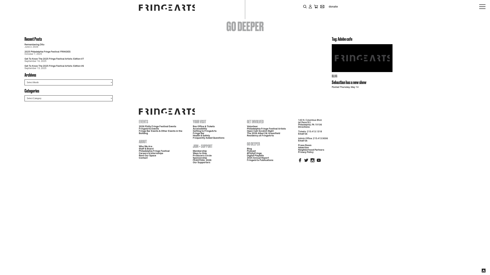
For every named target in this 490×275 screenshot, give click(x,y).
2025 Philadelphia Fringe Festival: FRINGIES (47, 52)
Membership (200, 151)
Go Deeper (245, 86)
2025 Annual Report (258, 158)
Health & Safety (201, 136)
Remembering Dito (34, 45)
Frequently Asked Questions (208, 138)
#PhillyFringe (254, 153)
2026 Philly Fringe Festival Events (157, 126)
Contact (143, 158)
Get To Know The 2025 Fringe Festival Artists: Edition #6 (54, 66)
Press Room (304, 145)
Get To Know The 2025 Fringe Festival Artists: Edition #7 (54, 59)
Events (143, 121)
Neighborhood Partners (311, 150)
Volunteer (252, 126)
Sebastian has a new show (349, 82)
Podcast (251, 151)
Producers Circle (202, 156)
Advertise (303, 148)
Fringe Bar (198, 133)
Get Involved (245, 74)
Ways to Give (200, 153)
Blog (249, 149)
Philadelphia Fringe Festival (154, 151)
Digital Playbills (255, 156)
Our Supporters (201, 162)
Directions (304, 127)
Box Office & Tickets (204, 126)
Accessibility (200, 129)
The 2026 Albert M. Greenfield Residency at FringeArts (263, 134)
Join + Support (245, 61)
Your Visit (245, 48)
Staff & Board (146, 149)
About (143, 141)
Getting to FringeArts (205, 131)
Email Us (302, 134)
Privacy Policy (306, 152)
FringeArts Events (149, 129)
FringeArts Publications (260, 160)
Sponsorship (200, 158)
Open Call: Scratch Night (260, 131)
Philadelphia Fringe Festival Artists (266, 129)
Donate (333, 6)
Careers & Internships (151, 153)
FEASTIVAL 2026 (202, 160)
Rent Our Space (147, 156)
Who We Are (145, 146)
